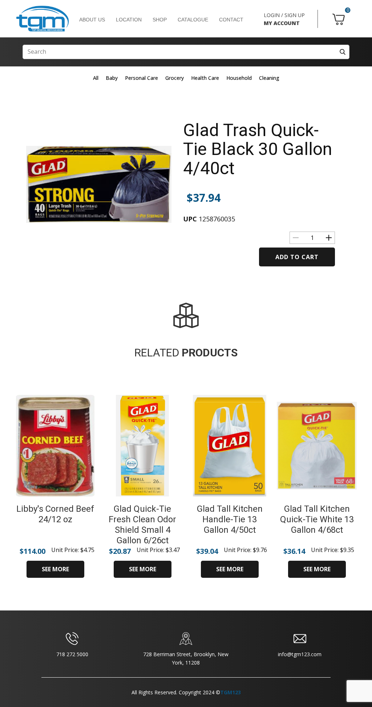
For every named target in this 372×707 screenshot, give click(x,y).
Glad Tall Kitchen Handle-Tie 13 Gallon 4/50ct (230, 519)
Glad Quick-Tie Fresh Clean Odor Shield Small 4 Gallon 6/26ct (142, 524)
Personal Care (141, 77)
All (95, 77)
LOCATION (129, 20)
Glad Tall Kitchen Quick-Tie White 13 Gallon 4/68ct (317, 519)
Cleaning (269, 77)
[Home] (42, 18)
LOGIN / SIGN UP (284, 15)
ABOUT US (92, 20)
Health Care (205, 77)
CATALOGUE (193, 20)
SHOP (160, 20)
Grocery (174, 77)
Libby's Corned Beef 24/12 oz (55, 514)
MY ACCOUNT (282, 23)
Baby (112, 77)
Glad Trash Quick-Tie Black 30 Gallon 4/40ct (257, 149)
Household (239, 77)
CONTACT (231, 20)
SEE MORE (55, 569)
